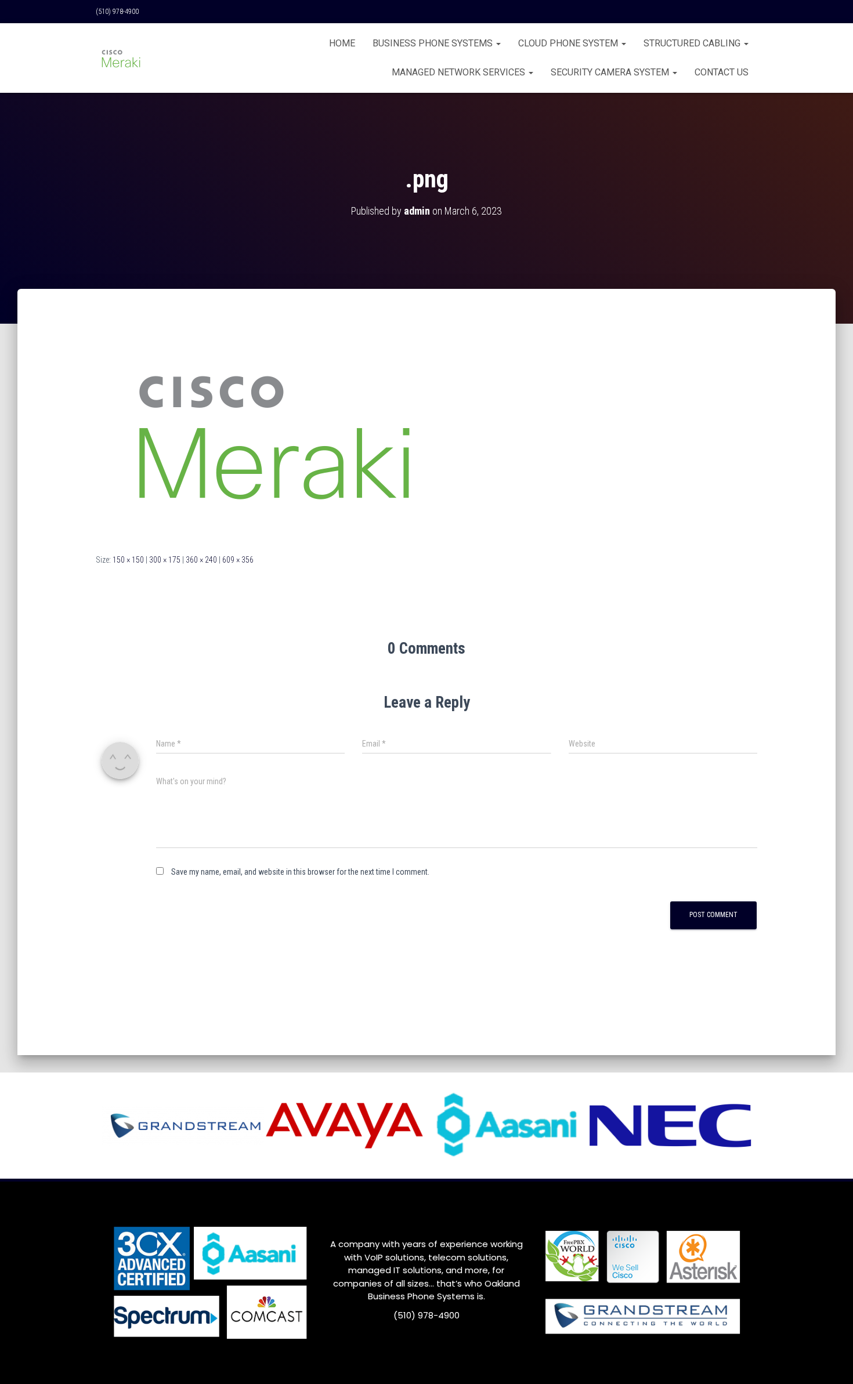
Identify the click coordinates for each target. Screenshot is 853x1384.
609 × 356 (238, 559)
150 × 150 (128, 559)
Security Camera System (611, 72)
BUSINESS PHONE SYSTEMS (434, 43)
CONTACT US (722, 72)
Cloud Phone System (569, 43)
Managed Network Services (459, 72)
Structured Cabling (693, 43)
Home (342, 43)
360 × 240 (201, 559)
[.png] (272, 432)
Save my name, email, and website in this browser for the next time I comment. (300, 871)
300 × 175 (164, 559)
